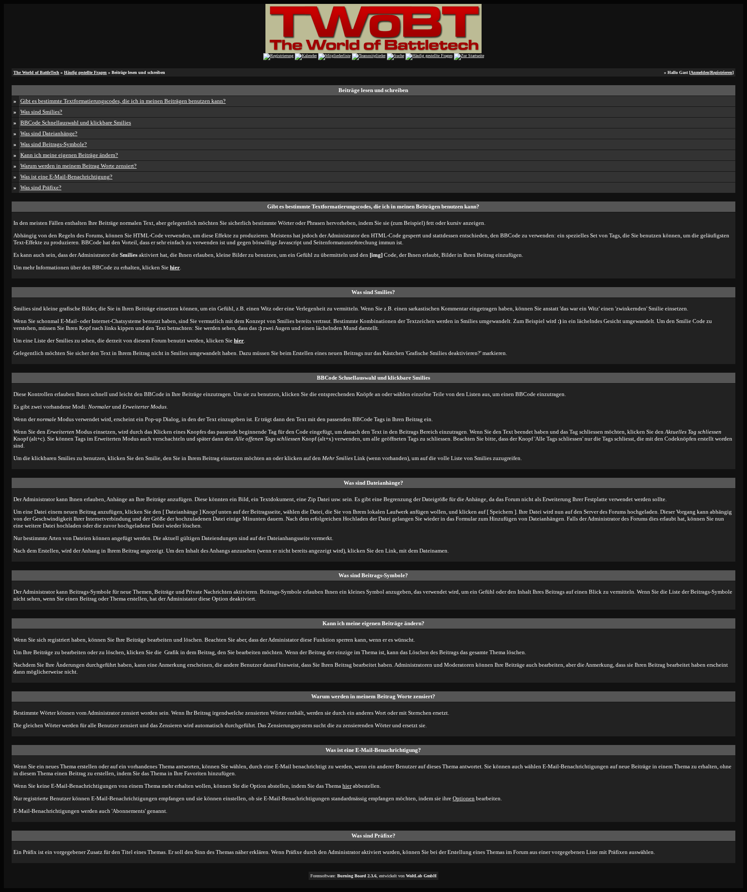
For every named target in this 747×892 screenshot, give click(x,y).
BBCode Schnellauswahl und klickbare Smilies (75, 122)
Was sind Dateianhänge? (48, 133)
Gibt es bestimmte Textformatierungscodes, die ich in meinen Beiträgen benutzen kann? (123, 101)
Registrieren (721, 72)
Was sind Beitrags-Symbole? (53, 144)
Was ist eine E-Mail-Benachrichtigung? (66, 176)
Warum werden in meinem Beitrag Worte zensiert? (78, 166)
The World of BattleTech (36, 72)
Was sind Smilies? (41, 112)
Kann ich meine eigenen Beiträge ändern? (69, 155)
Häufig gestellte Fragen (85, 72)
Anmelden (699, 72)
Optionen (464, 798)
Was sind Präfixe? (40, 187)
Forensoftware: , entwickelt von (373, 875)
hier (346, 786)
